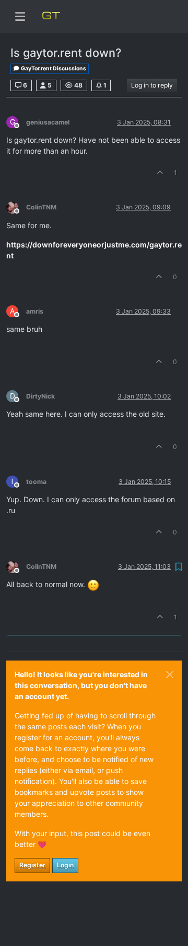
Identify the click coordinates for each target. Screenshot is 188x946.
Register (32, 865)
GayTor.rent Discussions (53, 68)
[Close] (170, 675)
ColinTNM (41, 207)
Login (65, 865)
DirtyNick (40, 396)
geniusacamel (47, 122)
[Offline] (16, 207)
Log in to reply (152, 85)
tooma (36, 482)
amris (34, 311)
